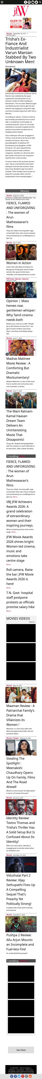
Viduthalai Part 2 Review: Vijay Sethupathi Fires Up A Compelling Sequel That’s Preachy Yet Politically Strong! (20, 889)
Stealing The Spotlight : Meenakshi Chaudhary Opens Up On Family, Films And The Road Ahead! (20, 772)
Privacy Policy (20, 1070)
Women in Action (18, 263)
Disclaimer (12, 1070)
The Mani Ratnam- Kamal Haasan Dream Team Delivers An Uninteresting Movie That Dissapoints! (19, 425)
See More (21, 1050)
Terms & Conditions (25, 1068)
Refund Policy (29, 1070)
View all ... (32, 622)
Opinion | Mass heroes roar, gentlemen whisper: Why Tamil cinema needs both (21, 310)
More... (15, 497)
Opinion (25, 279)
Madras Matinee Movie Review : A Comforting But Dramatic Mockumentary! (18, 367)
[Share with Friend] (26, 1076)
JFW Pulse (10, 279)
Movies (9, 33)
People (16, 738)
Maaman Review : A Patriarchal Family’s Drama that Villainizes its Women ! (20, 715)
